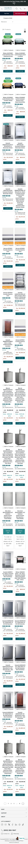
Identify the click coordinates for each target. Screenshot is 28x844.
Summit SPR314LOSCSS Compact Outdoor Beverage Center (8, 191)
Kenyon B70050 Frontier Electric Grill (20, 250)
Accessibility (12, 840)
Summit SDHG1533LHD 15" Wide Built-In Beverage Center (8, 145)
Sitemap (7, 840)
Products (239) (8, 18)
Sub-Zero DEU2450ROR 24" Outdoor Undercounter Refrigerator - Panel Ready (8, 514)
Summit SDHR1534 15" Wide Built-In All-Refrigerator (20, 622)
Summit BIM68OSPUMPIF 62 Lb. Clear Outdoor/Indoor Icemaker (8, 343)
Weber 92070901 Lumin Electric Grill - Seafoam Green (7, 54)
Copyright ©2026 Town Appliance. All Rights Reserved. (14, 839)
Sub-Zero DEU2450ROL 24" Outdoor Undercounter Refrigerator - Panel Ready (20, 514)
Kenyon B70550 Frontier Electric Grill (8, 294)
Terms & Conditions (14, 842)
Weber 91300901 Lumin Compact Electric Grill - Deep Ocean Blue (20, 100)
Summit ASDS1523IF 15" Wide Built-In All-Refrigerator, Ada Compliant (20, 715)
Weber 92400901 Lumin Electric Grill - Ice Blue (20, 54)
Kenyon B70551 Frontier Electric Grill (20, 341)
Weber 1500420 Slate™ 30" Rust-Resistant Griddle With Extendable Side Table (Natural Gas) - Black (20, 575)
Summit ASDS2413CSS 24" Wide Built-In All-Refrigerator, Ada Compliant (8, 668)
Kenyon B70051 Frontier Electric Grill (8, 250)
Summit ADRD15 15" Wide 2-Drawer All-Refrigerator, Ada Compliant (7, 574)
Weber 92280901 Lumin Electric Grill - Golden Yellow (7, 99)
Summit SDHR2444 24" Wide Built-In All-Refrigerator (7, 622)
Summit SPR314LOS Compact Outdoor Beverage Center (20, 145)
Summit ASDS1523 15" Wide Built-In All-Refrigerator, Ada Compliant (8, 715)
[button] (2, 9)
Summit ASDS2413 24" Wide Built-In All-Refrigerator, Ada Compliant (20, 667)
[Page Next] (23, 804)
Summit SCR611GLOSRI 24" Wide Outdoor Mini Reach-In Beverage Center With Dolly (20, 295)
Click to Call (8, 531)
